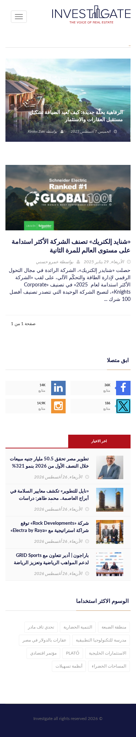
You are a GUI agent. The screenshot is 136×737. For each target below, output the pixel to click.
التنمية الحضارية (77, 627)
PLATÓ (72, 653)
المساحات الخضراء (109, 666)
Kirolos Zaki (36, 131)
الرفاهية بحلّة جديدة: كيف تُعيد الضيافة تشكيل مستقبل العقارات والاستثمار (76, 116)
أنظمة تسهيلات (68, 666)
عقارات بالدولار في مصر (44, 640)
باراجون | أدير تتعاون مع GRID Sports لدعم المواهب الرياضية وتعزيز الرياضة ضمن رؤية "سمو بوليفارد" (51, 562)
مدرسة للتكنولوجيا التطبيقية (101, 640)
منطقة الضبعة (114, 627)
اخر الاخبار (99, 441)
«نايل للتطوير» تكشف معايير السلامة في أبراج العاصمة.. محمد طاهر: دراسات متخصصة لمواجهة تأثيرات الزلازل (49, 498)
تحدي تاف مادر (41, 627)
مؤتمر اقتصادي (43, 653)
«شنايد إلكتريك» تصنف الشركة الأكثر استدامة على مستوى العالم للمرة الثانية (71, 246)
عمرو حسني (47, 262)
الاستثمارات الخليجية (107, 653)
